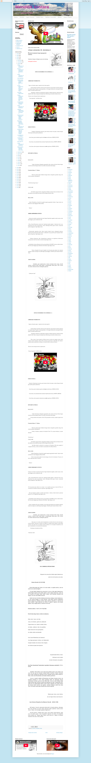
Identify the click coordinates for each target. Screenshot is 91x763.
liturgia (41, 728)
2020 (18, 170)
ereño (69, 262)
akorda (69, 250)
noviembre (20, 61)
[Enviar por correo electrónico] (31, 726)
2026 (18, 53)
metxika (69, 270)
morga (69, 240)
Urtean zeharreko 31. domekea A (20, 66)
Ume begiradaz (20, 78)
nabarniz (70, 260)
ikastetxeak (70, 253)
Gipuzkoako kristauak (18, 44)
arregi (69, 206)
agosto (19, 153)
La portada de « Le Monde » (20, 136)
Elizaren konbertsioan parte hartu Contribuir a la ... (20, 70)
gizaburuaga (70, 269)
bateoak (69, 209)
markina (69, 254)
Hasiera (16, 17)
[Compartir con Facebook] (35, 726)
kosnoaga (70, 227)
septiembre (20, 152)
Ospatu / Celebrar (68, 17)
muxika (69, 243)
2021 (18, 169)
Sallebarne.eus (19, 48)
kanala (69, 237)
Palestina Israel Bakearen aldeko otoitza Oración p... (20, 117)
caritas (69, 183)
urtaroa (69, 221)
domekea (33, 728)
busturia (69, 230)
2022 (18, 167)
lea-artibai (70, 220)
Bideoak (59, 17)
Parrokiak (22, 17)
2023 (18, 58)
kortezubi (70, 249)
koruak (69, 217)
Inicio (47, 732)
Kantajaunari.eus (19, 45)
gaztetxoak (70, 186)
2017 (18, 175)
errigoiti (69, 241)
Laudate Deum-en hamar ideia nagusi (20, 138)
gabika (69, 266)
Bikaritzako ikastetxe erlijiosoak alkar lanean (20, 122)
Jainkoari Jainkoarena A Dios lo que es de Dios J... (20, 111)
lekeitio (69, 259)
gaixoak (69, 204)
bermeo (69, 202)
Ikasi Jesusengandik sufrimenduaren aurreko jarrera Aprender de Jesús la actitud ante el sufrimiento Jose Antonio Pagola (72, 110)
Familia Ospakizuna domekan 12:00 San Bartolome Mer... (20, 98)
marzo (19, 162)
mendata (70, 231)
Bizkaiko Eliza (19, 41)
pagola (69, 173)
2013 (18, 182)
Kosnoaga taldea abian (20, 93)
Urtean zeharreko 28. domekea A (20, 126)
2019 (18, 172)
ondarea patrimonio (70, 180)
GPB (69, 257)
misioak (69, 193)
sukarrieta (70, 244)
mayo (19, 158)
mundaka (70, 205)
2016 (18, 177)
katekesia (70, 175)
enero (19, 165)
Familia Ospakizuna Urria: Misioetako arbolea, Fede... (20, 88)
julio (18, 155)
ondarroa (70, 256)
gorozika (70, 251)
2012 (18, 184)
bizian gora (70, 215)
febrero (19, 163)
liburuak (69, 201)
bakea (69, 199)
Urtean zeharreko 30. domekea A (20, 75)
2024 (18, 57)
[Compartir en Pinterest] (37, 726)
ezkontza (70, 236)
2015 (18, 179)
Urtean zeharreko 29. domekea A (20, 106)
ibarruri (69, 247)
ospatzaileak (70, 233)
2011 (18, 185)
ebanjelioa (37, 728)
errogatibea (70, 211)
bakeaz (69, 228)
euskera (69, 267)
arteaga (69, 224)
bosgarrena (70, 196)
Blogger (52, 753)
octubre (19, 63)
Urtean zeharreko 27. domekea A (20, 144)
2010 (18, 187)
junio (19, 157)
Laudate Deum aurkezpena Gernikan (20, 103)
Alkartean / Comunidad (50, 17)
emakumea (70, 192)
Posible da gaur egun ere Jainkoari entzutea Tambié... (20, 131)
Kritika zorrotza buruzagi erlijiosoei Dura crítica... (20, 148)
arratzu (69, 265)
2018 (18, 174)
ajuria (69, 246)
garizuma (70, 212)
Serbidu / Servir (39, 17)
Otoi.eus (18, 47)
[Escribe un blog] (33, 726)
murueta (69, 234)
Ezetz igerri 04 (20, 141)
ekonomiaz (70, 185)
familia (69, 178)
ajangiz (69, 238)
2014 (18, 180)
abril (18, 160)
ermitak (69, 189)
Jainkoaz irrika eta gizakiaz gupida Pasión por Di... (20, 82)
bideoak (69, 195)
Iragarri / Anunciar (30, 17)
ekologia (70, 214)
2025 (18, 55)
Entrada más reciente (32, 732)
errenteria (70, 208)
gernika (69, 198)
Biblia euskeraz (19, 40)
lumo (69, 263)
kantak (69, 188)
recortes (69, 171)
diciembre (20, 60)
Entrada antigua (59, 732)
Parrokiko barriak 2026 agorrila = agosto (71, 36)
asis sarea (70, 222)
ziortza (69, 218)
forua (69, 225)
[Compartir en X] (34, 726)
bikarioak (70, 182)
